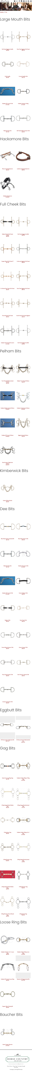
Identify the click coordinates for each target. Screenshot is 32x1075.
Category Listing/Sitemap (16, 1069)
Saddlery (2, 12)
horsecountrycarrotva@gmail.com (16, 1064)
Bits (6, 12)
